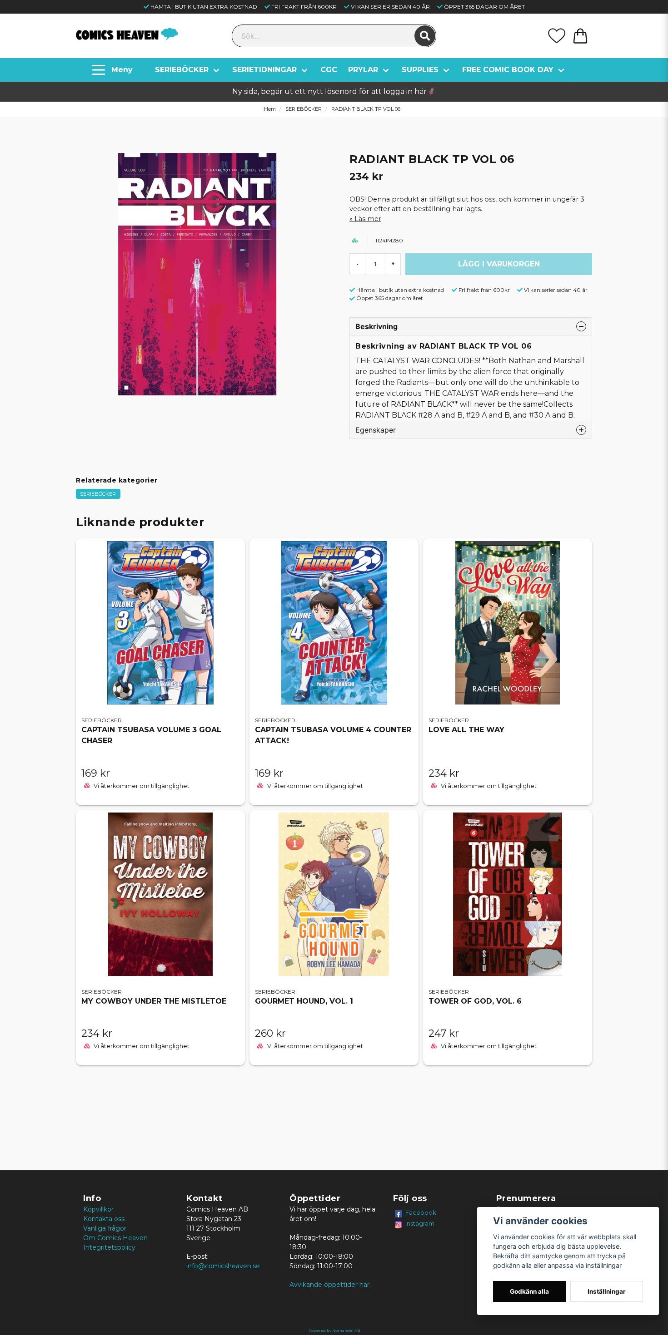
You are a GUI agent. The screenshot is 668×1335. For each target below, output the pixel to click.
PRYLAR (363, 69)
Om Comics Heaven (115, 1238)
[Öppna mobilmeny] (113, 70)
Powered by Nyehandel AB (334, 1330)
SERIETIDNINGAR (264, 69)
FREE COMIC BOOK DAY (507, 69)
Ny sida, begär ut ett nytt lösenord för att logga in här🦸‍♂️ (334, 91)
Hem (270, 109)
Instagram (419, 1223)
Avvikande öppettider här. (330, 1285)
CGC (328, 69)
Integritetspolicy (109, 1247)
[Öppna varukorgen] (580, 36)
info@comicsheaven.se (223, 1266)
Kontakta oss (104, 1219)
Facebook (420, 1212)
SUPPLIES (420, 69)
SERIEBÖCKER (182, 69)
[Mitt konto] (556, 36)
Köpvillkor (98, 1209)
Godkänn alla (529, 1291)
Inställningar (607, 1291)
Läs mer (367, 219)
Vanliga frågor (104, 1228)
